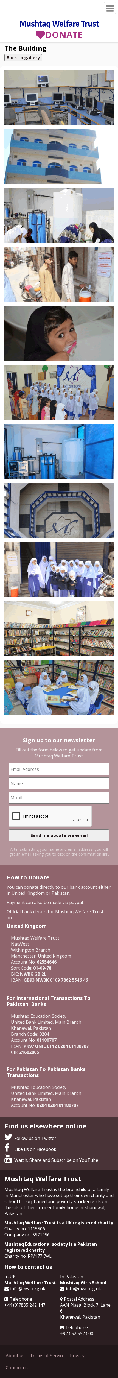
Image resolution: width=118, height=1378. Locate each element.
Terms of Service (47, 1356)
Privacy (77, 1356)
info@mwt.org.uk (27, 1289)
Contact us (17, 1368)
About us (15, 1356)
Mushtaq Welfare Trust (59, 23)
